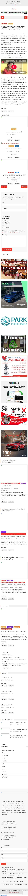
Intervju (3, 580)
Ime (1, 847)
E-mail (2, 850)
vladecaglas (15, 488)
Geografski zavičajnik (7, 668)
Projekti (23, 483)
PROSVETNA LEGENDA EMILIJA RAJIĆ (14, 132)
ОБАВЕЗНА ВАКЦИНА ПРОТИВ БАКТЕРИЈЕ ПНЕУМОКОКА (24, 186)
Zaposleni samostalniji (7, 654)
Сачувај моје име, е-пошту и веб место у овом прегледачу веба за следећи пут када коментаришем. (6, 221)
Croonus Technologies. (14, 892)
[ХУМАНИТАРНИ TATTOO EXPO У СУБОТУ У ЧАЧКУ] (14, 164)
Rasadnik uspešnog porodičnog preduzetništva (13, 558)
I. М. (11, 30)
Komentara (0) (17, 30)
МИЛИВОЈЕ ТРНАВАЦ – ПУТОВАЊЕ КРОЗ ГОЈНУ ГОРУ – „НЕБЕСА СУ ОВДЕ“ (14, 878)
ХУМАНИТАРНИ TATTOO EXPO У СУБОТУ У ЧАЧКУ (14, 175)
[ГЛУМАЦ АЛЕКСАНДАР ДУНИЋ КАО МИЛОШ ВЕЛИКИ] (5, 724)
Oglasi (4, 673)
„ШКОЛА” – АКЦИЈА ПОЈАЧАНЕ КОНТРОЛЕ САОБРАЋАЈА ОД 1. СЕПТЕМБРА (12, 874)
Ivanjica (4, 758)
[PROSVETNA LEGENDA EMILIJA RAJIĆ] (14, 121)
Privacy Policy (5, 232)
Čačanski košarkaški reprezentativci (9, 461)
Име (3, 202)
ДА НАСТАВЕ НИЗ (6, 486)
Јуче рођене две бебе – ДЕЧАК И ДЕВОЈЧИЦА (13, 881)
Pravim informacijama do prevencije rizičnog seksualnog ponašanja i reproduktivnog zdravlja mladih (14, 664)
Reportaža (4, 774)
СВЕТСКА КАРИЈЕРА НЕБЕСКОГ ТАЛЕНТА (13, 585)
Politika (3, 766)
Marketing (14, 3)
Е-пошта (4, 208)
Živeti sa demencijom (6, 629)
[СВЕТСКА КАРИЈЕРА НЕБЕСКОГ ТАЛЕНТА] (14, 570)
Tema (2, 854)
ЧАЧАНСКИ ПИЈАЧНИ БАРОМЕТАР (14, 149)
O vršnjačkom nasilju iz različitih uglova (10, 657)
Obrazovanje (5, 777)
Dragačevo (4, 753)
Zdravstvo (16, 627)
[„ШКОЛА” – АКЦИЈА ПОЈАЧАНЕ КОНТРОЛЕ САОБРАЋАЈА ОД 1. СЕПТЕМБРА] (5, 731)
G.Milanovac (5, 755)
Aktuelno (3, 23)
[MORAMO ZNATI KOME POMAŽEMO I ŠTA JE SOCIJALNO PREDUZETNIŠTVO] (14, 521)
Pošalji (3, 864)
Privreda (4, 769)
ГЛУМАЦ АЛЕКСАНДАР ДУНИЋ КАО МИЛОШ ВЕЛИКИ (13, 870)
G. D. (18, 151)
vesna (13, 634)
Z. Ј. (19, 134)
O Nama (9, 3)
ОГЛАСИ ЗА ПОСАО (6, 678)
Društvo (10, 23)
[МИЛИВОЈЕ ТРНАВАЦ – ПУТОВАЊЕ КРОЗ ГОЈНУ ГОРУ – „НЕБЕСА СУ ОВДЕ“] (5, 737)
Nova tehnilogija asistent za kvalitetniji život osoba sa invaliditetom (14, 660)
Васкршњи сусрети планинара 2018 (5, 186)
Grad (17, 146)
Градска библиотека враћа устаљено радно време (14, 884)
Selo (3, 763)
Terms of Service (14, 232)
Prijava (19, 3)
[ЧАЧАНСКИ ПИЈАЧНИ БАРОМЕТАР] (14, 143)
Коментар (4, 234)
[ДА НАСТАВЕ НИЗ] (14, 473)
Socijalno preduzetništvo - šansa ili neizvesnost (13, 510)
